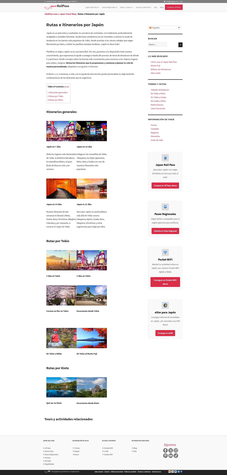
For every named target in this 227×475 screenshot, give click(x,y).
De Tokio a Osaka (158, 97)
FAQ (155, 7)
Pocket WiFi (108, 448)
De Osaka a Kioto (158, 101)
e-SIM (106, 451)
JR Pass (48, 448)
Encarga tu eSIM (165, 333)
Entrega (48, 461)
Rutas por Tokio (55, 96)
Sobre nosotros (99, 471)
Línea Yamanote (158, 108)
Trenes (154, 125)
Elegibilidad (49, 464)
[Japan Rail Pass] (56, 7)
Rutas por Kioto (55, 99)
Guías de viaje (157, 140)
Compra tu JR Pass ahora (165, 185)
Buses (76, 454)
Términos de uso (156, 471)
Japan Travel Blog (68, 14)
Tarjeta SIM (108, 454)
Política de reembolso (130, 471)
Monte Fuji (155, 65)
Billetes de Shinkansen (161, 69)
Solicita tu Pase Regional (165, 231)
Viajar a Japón (125, 7)
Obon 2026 (155, 73)
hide (66, 86)
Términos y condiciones (144, 471)
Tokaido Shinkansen (160, 89)
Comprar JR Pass (174, 7)
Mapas (76, 451)
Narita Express (157, 104)
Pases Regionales (109, 7)
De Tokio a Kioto (158, 93)
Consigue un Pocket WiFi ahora (165, 282)
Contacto (106, 471)
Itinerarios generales (58, 92)
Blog (162, 7)
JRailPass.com (51, 14)
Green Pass (49, 451)
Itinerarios (155, 136)
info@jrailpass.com (172, 1)
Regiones (155, 132)
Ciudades (155, 128)
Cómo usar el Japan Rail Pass (164, 62)
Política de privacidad (117, 471)
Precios (48, 457)
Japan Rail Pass (91, 7)
